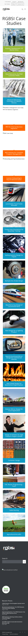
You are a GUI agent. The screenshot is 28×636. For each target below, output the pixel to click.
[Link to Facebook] (22, 632)
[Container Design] (14, 449)
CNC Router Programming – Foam (14, 485)
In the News (8, 1)
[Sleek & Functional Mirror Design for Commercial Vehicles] (14, 345)
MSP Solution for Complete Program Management (14, 153)
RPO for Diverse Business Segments (14, 127)
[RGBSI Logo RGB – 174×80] (6, 9)
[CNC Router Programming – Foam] (14, 473)
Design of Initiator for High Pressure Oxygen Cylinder (14, 435)
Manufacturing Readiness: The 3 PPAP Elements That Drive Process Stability (13, 607)
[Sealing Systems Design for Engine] (14, 244)
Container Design (14, 460)
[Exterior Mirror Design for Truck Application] (14, 398)
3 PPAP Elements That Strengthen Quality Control (13, 603)
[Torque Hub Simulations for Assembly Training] (14, 218)
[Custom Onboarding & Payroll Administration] (14, 167)
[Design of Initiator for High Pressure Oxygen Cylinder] (14, 424)
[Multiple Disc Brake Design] (14, 270)
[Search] (21, 9)
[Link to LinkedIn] (20, 632)
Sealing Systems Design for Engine (14, 256)
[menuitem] (7, 1)
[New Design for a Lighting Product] (14, 319)
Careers (14, 1)
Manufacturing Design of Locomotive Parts (14, 305)
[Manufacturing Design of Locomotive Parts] (14, 294)
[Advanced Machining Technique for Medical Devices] (14, 88)
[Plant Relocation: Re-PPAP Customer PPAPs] (14, 63)
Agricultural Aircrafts (14, 534)
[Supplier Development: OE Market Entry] (14, 37)
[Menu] (25, 9)
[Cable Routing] (14, 499)
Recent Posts (7, 601)
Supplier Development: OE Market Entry (14, 49)
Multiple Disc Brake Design (14, 281)
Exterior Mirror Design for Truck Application (14, 409)
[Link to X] (25, 632)
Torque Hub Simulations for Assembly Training (14, 230)
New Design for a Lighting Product (14, 331)
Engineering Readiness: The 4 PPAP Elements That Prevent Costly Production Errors (13, 612)
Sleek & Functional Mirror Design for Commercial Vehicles (14, 357)
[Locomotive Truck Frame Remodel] (14, 193)
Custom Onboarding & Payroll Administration (14, 179)
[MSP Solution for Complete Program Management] (14, 141)
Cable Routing (14, 510)
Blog (13, 4)
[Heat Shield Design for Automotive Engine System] (14, 372)
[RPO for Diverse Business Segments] (14, 116)
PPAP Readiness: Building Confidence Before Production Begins (12, 617)
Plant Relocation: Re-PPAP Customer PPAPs (14, 75)
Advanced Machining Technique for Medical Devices (14, 101)
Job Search (20, 1)
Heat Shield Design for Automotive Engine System (14, 384)
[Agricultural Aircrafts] (14, 523)
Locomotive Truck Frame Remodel (14, 204)
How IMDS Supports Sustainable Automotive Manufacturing (12, 622)
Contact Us (20, 4)
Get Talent (7, 4)
